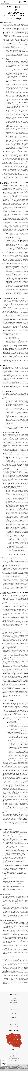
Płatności (14, 1006)
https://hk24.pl (6, 27)
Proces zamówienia (14, 1000)
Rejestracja (14, 1019)
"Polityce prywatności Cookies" (15, 1069)
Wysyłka (14, 1004)
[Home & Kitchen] (5, 2)
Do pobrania (14, 1009)
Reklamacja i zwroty (14, 1008)
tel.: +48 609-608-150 (14, 1058)
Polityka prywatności (14, 1026)
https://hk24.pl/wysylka (14, 382)
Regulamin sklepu (14, 1024)
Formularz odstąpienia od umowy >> (16, 554)
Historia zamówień (14, 1023)
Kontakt (14, 998)
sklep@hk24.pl (14, 1060)
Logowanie (14, 1017)
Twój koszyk (14, 1021)
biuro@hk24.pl (12, 46)
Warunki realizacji (14, 1002)
